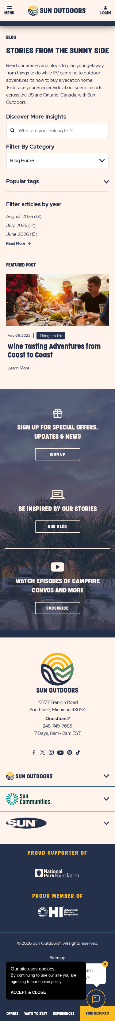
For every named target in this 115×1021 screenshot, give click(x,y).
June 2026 (17, 234)
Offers (12, 1013)
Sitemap (57, 957)
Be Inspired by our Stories (57, 509)
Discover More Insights (36, 116)
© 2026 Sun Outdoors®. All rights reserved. (57, 943)
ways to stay (35, 1013)
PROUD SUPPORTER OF (57, 853)
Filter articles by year (33, 204)
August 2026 (19, 217)
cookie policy (49, 981)
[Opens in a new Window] (57, 873)
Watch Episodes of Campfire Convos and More (58, 586)
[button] (57, 454)
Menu (9, 13)
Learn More (18, 368)
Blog (11, 37)
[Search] (12, 131)
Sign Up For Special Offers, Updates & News (57, 432)
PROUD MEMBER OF (57, 896)
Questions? (57, 719)
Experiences (64, 1013)
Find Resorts (97, 1013)
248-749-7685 (57, 726)
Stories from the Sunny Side (57, 51)
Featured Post (21, 265)
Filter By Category (30, 146)
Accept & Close (28, 992)
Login (105, 13)
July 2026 (16, 225)
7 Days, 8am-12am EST (57, 733)
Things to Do (51, 335)
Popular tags (22, 181)
